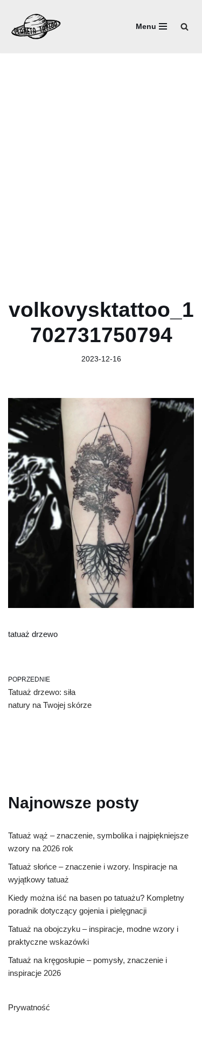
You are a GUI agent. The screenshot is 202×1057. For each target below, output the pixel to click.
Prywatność (29, 1007)
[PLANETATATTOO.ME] (36, 27)
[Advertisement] (101, 159)
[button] (184, 27)
